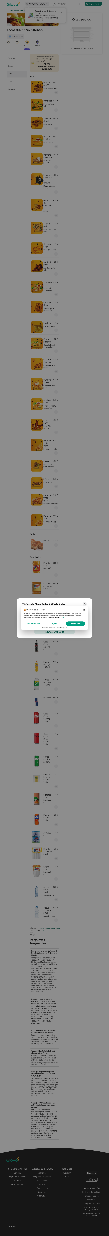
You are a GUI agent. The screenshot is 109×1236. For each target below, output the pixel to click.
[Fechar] (85, 604)
